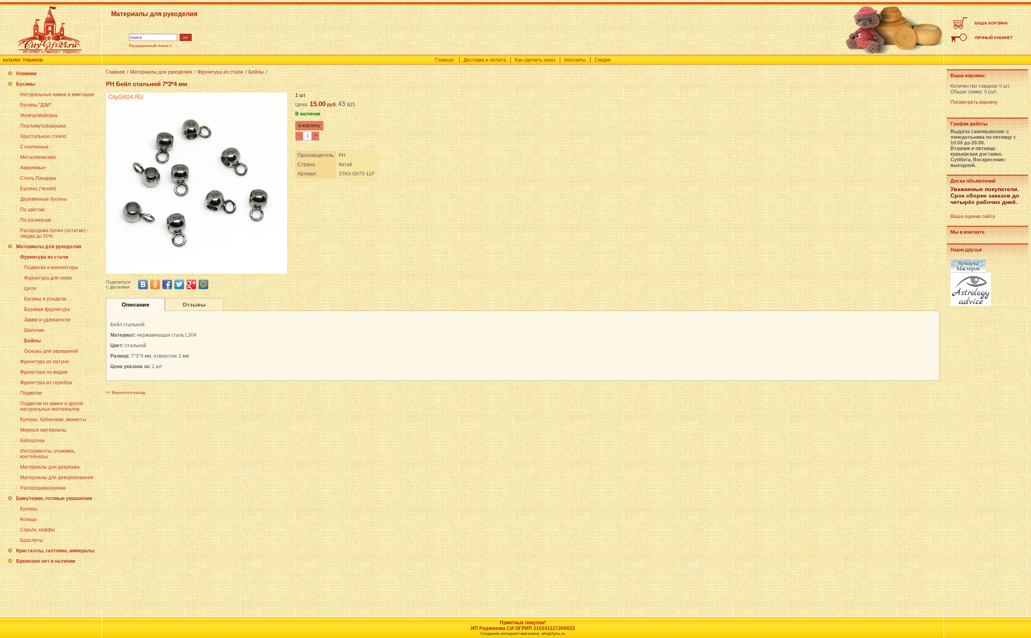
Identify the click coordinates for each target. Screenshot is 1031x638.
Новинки (26, 73)
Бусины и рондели (45, 299)
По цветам (32, 209)
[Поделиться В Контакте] (143, 284)
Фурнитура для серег (48, 278)
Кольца (28, 519)
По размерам (35, 220)
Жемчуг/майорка (39, 115)
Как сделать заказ (535, 60)
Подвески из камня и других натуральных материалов (51, 406)
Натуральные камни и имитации (57, 94)
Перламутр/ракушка (43, 126)
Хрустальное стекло (43, 136)
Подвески (31, 393)
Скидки (602, 60)
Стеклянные (34, 147)
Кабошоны (32, 440)
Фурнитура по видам (43, 372)
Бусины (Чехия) (38, 188)
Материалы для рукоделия (48, 246)
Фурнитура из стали (44, 257)
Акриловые (33, 168)
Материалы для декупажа (50, 467)
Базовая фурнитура (47, 309)
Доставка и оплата (485, 60)
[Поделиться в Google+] (191, 284)
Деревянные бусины (43, 199)
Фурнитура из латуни (44, 361)
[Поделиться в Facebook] (167, 284)
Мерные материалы (43, 430)
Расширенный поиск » (150, 45)
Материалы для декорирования (56, 477)
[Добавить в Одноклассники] (155, 284)
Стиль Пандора (38, 178)
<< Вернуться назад (125, 392)
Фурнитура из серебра (46, 382)
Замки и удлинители (47, 320)
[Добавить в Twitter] (179, 284)
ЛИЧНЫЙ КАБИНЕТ (994, 37)
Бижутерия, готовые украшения (54, 498)
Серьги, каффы (37, 530)
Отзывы (194, 304)
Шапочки (34, 330)
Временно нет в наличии (45, 561)
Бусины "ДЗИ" (36, 105)
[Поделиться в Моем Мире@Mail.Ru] (203, 284)
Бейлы (32, 341)
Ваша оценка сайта (972, 216)
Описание (135, 304)
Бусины (25, 84)
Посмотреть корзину (974, 102)
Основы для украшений (51, 351)
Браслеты (31, 540)
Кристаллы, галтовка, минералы (55, 551)
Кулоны (28, 509)
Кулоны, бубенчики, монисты (53, 419)
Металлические (38, 157)
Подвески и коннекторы (51, 267)
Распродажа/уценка (43, 488)
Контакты (575, 60)
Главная (444, 60)
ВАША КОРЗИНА (991, 23)
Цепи (30, 288)
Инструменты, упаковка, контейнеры (47, 453)
